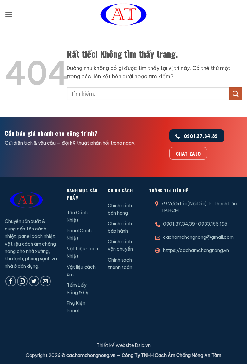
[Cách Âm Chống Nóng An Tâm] (123, 14)
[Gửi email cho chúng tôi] (45, 281)
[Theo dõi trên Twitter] (34, 281)
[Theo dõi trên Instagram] (22, 281)
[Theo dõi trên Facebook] (10, 281)
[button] (9, 14)
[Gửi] (235, 93)
